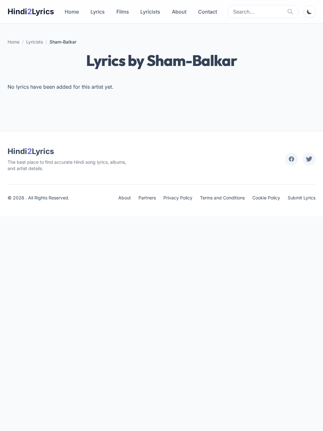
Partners (147, 197)
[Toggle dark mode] (309, 12)
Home (72, 12)
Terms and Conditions (222, 197)
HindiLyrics (31, 11)
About (179, 12)
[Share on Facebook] (291, 159)
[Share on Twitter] (309, 159)
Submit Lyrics (301, 197)
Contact (207, 12)
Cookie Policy (266, 197)
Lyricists (150, 12)
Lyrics (98, 12)
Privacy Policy (177, 197)
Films (122, 12)
